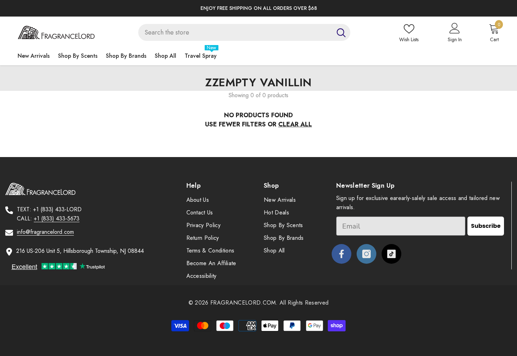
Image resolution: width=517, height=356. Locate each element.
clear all (295, 124)
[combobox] (235, 32)
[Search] (244, 32)
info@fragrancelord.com (45, 232)
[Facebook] (341, 254)
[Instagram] (366, 254)
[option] (258, 8)
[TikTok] (391, 254)
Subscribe (485, 226)
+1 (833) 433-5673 (56, 218)
